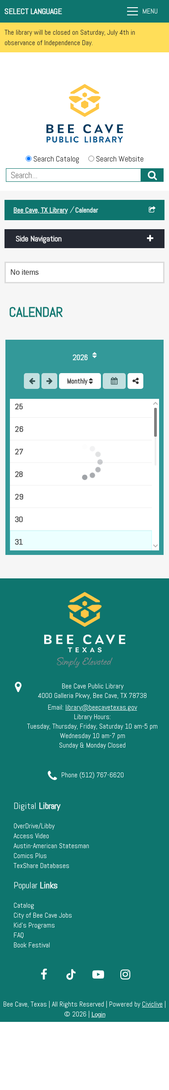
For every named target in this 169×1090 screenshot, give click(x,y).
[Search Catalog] (152, 175)
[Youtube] (98, 974)
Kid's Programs (34, 925)
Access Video (31, 836)
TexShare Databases (41, 865)
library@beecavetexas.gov (101, 707)
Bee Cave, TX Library (41, 210)
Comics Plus (30, 855)
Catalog (24, 905)
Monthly (78, 381)
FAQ (19, 935)
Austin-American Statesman (51, 845)
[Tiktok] (71, 974)
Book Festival (32, 945)
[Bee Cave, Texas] (85, 114)
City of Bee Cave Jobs (43, 915)
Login (98, 1014)
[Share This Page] (152, 210)
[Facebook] (44, 974)
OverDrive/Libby (34, 826)
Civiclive (152, 1004)
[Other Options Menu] (135, 381)
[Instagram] (125, 974)
